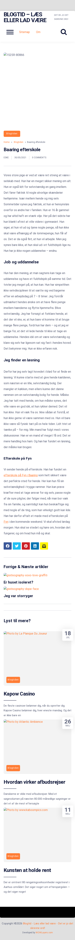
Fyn (6, 521)
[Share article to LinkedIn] (35, 546)
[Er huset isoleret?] (25, 575)
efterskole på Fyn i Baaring (21, 475)
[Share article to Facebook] (8, 546)
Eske (6, 157)
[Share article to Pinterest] (26, 546)
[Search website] (65, 32)
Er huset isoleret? (18, 582)
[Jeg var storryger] (21, 589)
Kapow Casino (19, 694)
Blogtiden (11, 133)
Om (38, 32)
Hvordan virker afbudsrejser (34, 782)
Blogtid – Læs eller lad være (25, 17)
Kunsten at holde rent (27, 870)
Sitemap (24, 32)
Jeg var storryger (18, 596)
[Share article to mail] (44, 546)
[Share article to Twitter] (17, 546)
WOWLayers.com (44, 932)
